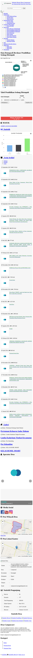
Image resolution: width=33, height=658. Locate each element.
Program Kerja (7, 645)
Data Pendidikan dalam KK (13, 30)
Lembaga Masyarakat (9, 24)
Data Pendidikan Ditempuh (13, 31)
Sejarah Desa (10, 17)
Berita (5, 642)
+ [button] (2, 521)
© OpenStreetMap (24, 534)
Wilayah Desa (10, 19)
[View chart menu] (31, 60)
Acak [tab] (5, 163)
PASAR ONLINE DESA (10, 44)
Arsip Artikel (8, 158)
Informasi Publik (11, 41)
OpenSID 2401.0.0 (13, 654)
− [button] (2, 524)
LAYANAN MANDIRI (11, 126)
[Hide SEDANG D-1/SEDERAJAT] (9, 82)
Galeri (6, 425)
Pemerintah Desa (11, 23)
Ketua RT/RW (10, 26)
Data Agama (10, 34)
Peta (5, 42)
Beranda (6, 13)
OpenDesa (4, 654)
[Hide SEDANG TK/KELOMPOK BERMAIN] (10, 76)
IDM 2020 (9, 48)
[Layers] (30, 521)
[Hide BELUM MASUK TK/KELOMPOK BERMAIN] (12, 75)
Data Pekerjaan (10, 33)
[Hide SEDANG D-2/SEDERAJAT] (9, 83)
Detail (8, 557)
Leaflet (19, 534)
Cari (24, 8)
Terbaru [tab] (5, 161)
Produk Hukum (10, 40)
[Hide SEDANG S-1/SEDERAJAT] (9, 85)
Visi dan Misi (10, 21)
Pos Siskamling (7, 444)
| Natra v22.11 (21, 654)
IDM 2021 (9, 46)
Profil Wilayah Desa (11, 16)
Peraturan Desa (7, 648)
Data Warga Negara (11, 37)
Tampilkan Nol (28, 102)
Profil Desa (6, 15)
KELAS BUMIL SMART (10, 451)
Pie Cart (8, 58)
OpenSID (30, 534)
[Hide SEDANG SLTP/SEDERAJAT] (9, 80)
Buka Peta (3, 535)
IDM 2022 (6, 45)
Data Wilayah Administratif (13, 28)
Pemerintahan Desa (8, 20)
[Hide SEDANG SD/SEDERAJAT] (8, 78)
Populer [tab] (5, 162)
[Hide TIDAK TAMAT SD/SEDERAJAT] (9, 79)
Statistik (6, 129)
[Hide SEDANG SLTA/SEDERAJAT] (9, 81)
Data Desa (6, 27)
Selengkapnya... (4, 102)
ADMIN (3, 126)
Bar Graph (3, 58)
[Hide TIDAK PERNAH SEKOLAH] (9, 77)
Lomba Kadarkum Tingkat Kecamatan (16, 438)
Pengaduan (6, 49)
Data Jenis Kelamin (11, 35)
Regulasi (6, 38)
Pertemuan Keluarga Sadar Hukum (15, 431)
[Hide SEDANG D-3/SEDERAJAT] (9, 84)
